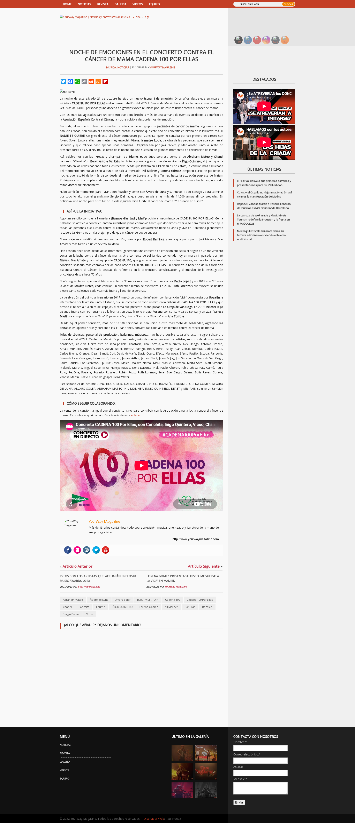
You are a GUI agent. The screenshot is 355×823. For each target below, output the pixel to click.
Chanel (67, 607)
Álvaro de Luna (99, 599)
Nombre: (240, 742)
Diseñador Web (154, 819)
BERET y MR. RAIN (147, 599)
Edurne (100, 607)
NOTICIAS (84, 4)
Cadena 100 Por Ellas (200, 599)
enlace (135, 415)
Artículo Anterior (76, 566)
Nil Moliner (171, 607)
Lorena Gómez (148, 607)
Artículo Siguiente (205, 566)
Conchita (83, 607)
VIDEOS (138, 4)
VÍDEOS (64, 770)
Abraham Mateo (73, 599)
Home (67, 4)
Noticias (123, 67)
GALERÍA (65, 761)
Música (111, 67)
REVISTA (102, 4)
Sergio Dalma (71, 614)
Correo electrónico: (246, 754)
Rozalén (207, 607)
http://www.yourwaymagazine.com (196, 539)
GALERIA (120, 4)
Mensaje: (240, 779)
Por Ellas (190, 607)
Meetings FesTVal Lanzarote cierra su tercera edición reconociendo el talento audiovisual (261, 235)
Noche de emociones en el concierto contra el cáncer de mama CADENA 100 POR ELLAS (141, 55)
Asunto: (238, 767)
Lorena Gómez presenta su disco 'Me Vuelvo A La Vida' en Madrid (182, 578)
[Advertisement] (266, 21)
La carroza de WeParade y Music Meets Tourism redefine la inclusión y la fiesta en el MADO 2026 (263, 219)
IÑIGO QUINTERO (122, 607)
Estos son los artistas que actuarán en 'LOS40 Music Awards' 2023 (98, 578)
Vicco (89, 614)
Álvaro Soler (122, 599)
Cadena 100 (172, 599)
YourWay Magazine (162, 67)
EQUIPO (154, 4)
